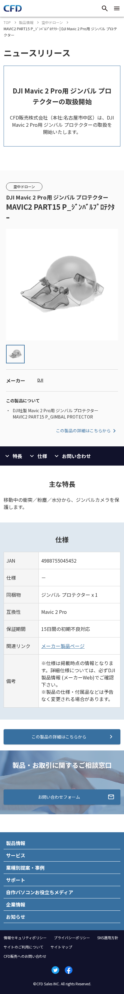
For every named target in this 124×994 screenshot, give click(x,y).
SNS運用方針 (107, 937)
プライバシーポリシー (72, 937)
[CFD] (13, 10)
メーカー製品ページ (63, 645)
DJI (40, 380)
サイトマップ (61, 946)
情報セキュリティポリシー (25, 937)
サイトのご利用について (23, 946)
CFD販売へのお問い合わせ (25, 956)
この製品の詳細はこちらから (83, 430)
